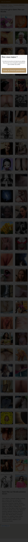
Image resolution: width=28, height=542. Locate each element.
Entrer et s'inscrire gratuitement (14, 70)
